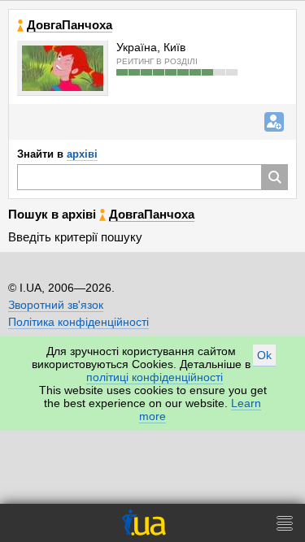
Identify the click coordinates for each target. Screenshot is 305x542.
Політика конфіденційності (78, 321)
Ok (264, 355)
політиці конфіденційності (154, 377)
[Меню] (285, 522)
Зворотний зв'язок (55, 304)
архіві (82, 154)
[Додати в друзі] (274, 122)
